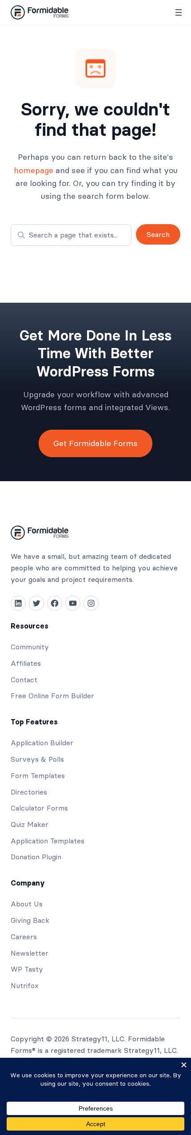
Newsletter (29, 953)
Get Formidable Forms (95, 443)
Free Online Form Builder (52, 695)
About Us (27, 903)
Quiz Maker (29, 824)
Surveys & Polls (37, 759)
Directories (29, 791)
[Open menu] (178, 12)
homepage (33, 170)
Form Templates (38, 775)
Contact (24, 679)
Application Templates (47, 840)
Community (30, 646)
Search (158, 234)
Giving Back (30, 920)
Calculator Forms (39, 807)
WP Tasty (27, 969)
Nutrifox (25, 985)
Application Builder (42, 742)
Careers (24, 936)
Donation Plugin (36, 856)
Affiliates (26, 663)
